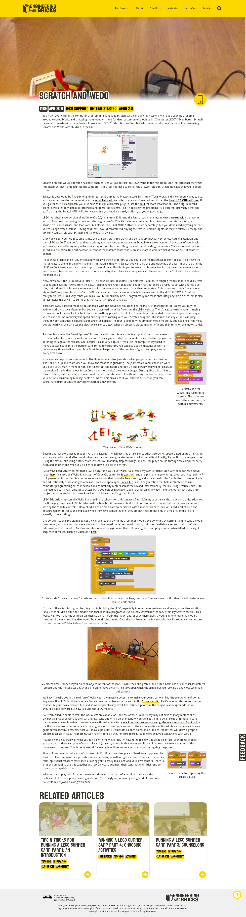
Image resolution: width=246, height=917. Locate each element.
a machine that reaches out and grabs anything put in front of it (159, 722)
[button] (121, 8)
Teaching (46, 862)
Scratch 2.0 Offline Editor (184, 200)
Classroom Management (55, 867)
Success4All (128, 474)
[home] (39, 8)
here (53, 474)
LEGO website (146, 309)
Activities (173, 8)
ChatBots (155, 8)
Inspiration (59, 862)
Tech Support (77, 109)
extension (180, 217)
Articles (207, 8)
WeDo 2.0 (126, 109)
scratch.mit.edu (104, 200)
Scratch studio (150, 701)
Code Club (126, 482)
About (139, 8)
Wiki (142, 204)
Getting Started (103, 109)
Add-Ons (190, 8)
